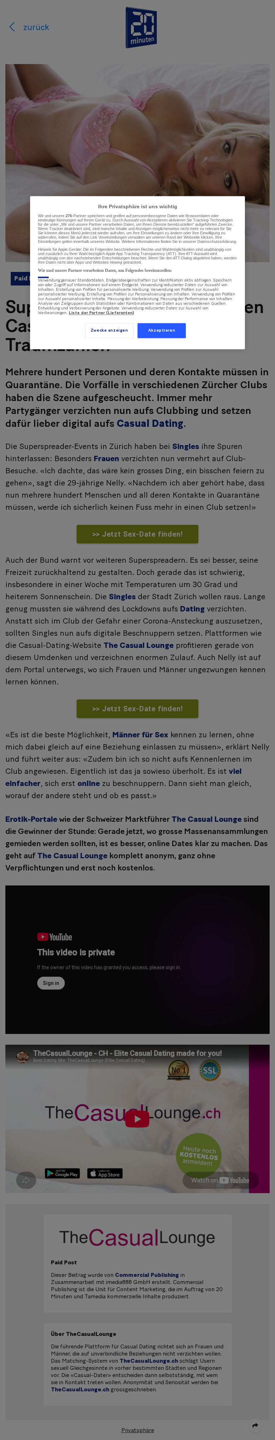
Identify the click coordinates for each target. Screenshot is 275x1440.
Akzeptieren (161, 330)
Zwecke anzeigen (109, 330)
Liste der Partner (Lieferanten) (101, 313)
